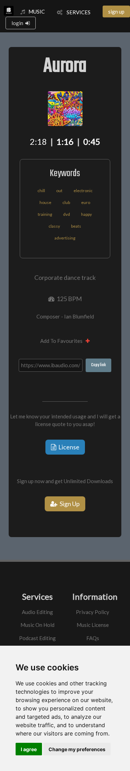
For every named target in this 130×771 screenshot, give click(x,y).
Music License (93, 625)
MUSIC (36, 11)
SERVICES (76, 12)
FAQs (92, 638)
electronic (83, 190)
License (67, 447)
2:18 (38, 141)
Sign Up (69, 504)
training (45, 214)
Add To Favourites (63, 341)
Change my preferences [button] (77, 749)
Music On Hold (37, 625)
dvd (66, 214)
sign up (116, 11)
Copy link (98, 365)
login (18, 23)
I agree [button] (29, 749)
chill (41, 190)
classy (54, 226)
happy (86, 214)
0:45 (91, 141)
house (45, 202)
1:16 (65, 141)
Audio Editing (37, 612)
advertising (64, 238)
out (59, 190)
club (66, 202)
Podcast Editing (37, 638)
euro (85, 202)
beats (76, 226)
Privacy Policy (92, 612)
